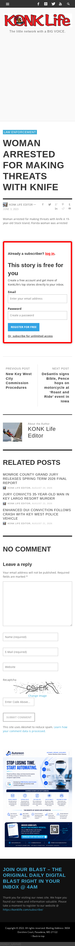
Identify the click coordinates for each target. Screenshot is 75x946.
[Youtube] (60, 4)
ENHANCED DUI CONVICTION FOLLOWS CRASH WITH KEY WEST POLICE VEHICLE (37, 514)
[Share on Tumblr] (69, 204)
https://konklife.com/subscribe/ (23, 909)
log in (49, 254)
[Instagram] (45, 4)
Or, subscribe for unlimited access (30, 336)
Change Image (37, 696)
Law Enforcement (20, 132)
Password (15, 309)
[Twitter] (53, 4)
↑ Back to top (37, 936)
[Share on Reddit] (62, 208)
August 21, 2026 (42, 523)
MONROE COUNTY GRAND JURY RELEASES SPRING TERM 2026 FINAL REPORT (35, 479)
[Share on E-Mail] (69, 208)
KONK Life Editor (21, 204)
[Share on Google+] (56, 204)
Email (12, 292)
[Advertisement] (37, 76)
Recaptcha (9, 680)
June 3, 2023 (10, 209)
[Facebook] (38, 4)
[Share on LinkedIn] (56, 208)
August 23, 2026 (42, 503)
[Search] (7, 4)
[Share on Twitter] (49, 204)
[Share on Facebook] (42, 204)
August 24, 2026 (42, 488)
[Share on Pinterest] (62, 204)
